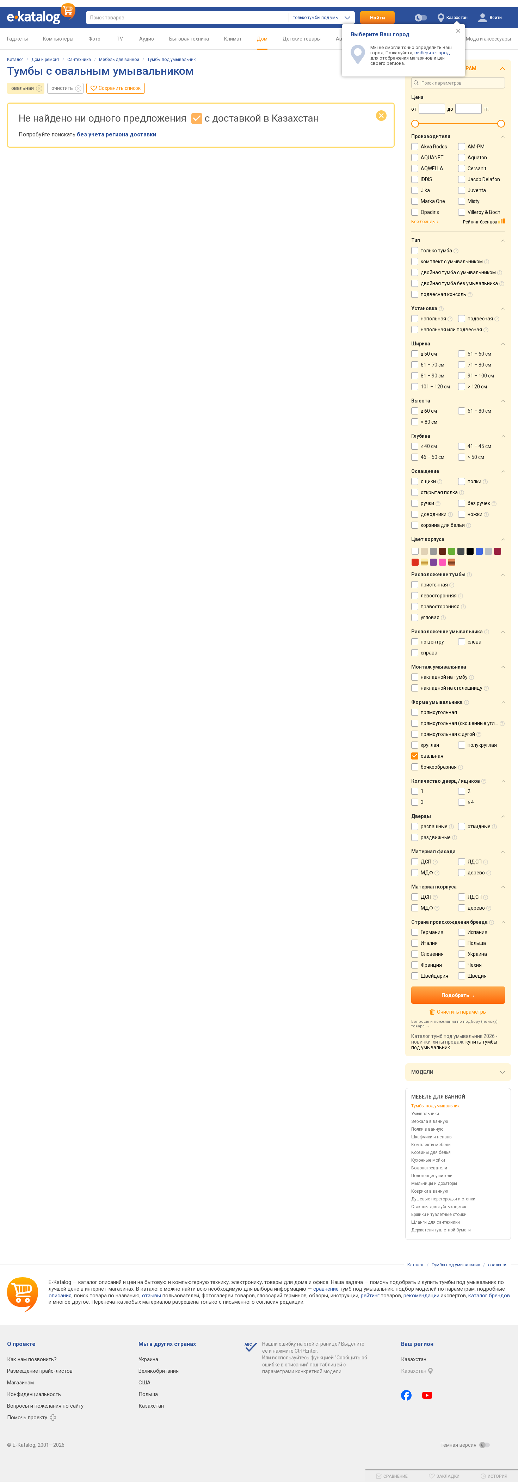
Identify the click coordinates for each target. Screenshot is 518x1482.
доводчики (433, 514)
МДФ (427, 872)
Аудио (146, 39)
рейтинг (370, 1295)
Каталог (15, 59)
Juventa (477, 190)
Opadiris (430, 212)
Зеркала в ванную (429, 1121)
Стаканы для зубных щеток (438, 1206)
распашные (434, 826)
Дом (262, 39)
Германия (432, 932)
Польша (477, 943)
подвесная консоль (443, 294)
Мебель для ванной (119, 59)
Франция (431, 965)
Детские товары (302, 39)
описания (60, 1295)
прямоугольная (439, 712)
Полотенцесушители (431, 1175)
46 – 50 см (432, 457)
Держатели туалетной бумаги (441, 1230)
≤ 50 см (429, 354)
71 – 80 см (479, 365)
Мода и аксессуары (488, 39)
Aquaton (477, 157)
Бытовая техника (189, 39)
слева (474, 642)
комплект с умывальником (452, 261)
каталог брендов (489, 1295)
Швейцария (434, 976)
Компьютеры (58, 39)
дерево (476, 872)
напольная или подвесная (451, 329)
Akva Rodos (434, 146)
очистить (62, 88)
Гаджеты (17, 39)
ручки (427, 503)
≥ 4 (471, 802)
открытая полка (439, 492)
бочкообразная (439, 767)
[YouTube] (427, 1395)
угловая (430, 617)
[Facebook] (406, 1395)
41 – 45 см (479, 446)
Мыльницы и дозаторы (434, 1183)
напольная (433, 318)
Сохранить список (120, 88)
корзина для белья (443, 525)
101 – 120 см (435, 386)
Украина (477, 954)
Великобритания (158, 1371)
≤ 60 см (429, 411)
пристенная (434, 585)
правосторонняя (440, 606)
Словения (432, 954)
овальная (22, 88)
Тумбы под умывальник (171, 59)
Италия (429, 943)
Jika (425, 190)
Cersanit (477, 168)
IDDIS (426, 179)
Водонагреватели (429, 1168)
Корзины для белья (431, 1152)
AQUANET (432, 157)
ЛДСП (475, 862)
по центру (432, 642)
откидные (479, 826)
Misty (474, 201)
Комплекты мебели (431, 1144)
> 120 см (477, 386)
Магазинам (20, 1382)
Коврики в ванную (429, 1191)
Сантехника (79, 59)
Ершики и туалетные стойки (439, 1214)
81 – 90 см (432, 376)
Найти (377, 17)
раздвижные (436, 837)
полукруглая (482, 745)
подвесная (480, 318)
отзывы (151, 1295)
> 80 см (429, 422)
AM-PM (476, 146)
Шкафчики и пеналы (431, 1136)
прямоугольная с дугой (448, 734)
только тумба (436, 250)
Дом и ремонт (45, 59)
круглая (430, 745)
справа (429, 653)
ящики (428, 481)
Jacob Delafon (484, 179)
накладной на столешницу (451, 688)
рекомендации (421, 1295)
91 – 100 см (481, 376)
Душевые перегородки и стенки (443, 1199)
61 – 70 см (432, 365)
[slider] (415, 124)
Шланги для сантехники (435, 1222)
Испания (477, 932)
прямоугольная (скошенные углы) (460, 723)
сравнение (326, 1289)
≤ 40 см (429, 446)
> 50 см (476, 457)
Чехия (475, 965)
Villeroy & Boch (484, 212)
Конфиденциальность (34, 1394)
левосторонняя (439, 595)
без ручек (479, 503)
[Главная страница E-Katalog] (41, 17)
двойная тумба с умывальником (458, 272)
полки (474, 481)
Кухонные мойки (428, 1160)
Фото (94, 39)
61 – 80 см (479, 411)
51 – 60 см (479, 354)
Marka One (433, 201)
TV (120, 39)
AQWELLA (432, 168)
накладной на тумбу (444, 677)
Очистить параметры (461, 1012)
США (144, 1382)
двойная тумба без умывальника (459, 283)
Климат (233, 39)
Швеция (477, 976)
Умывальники (425, 1113)
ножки (475, 514)
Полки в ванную (427, 1129)
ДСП (426, 862)
